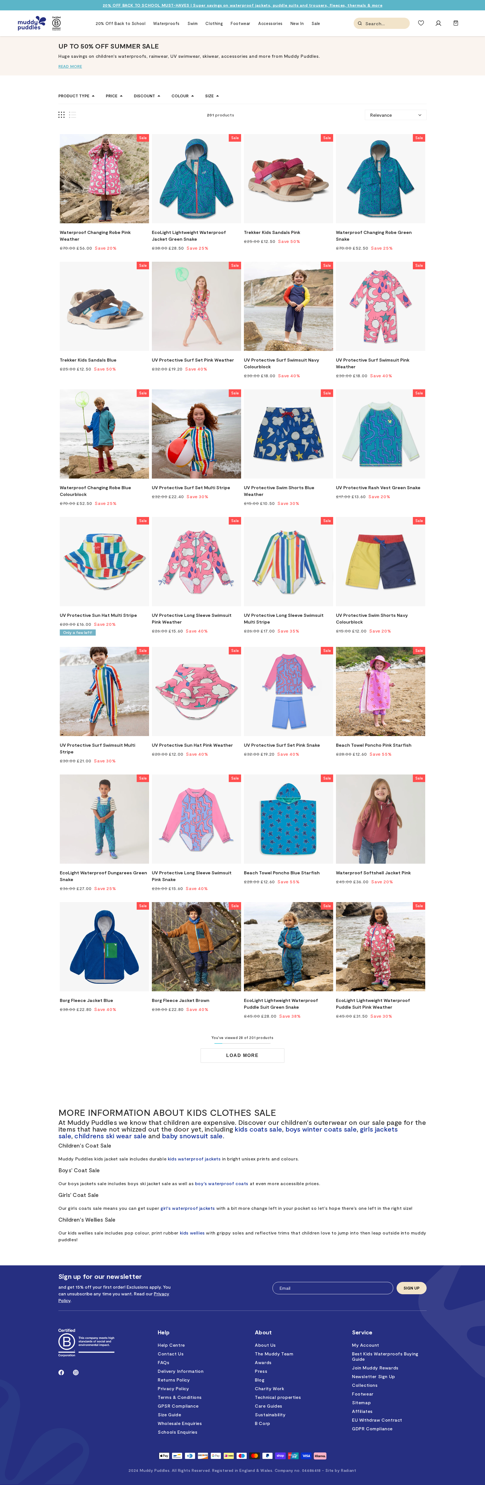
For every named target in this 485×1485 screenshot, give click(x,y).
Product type (73, 96)
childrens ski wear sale (110, 1136)
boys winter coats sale (321, 1129)
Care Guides (268, 1405)
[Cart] (455, 25)
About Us (265, 1345)
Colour (180, 96)
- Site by (339, 1470)
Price (111, 96)
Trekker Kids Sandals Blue (88, 359)
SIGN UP (412, 1288)
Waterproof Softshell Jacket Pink (373, 872)
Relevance (381, 115)
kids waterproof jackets (194, 1158)
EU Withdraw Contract (377, 1419)
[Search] (360, 23)
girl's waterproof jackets (188, 1208)
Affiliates (362, 1411)
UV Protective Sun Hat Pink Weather (192, 745)
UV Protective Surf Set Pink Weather (193, 359)
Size (209, 96)
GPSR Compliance (178, 1405)
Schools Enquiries (177, 1432)
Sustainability (270, 1414)
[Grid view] (61, 115)
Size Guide (169, 1414)
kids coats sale (258, 1129)
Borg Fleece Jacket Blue (86, 1000)
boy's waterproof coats (221, 1183)
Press (261, 1371)
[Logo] (32, 23)
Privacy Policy (173, 1388)
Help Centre (171, 1345)
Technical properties (278, 1397)
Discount (144, 96)
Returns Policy (174, 1379)
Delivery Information (180, 1371)
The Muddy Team (274, 1353)
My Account (365, 1345)
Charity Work (269, 1388)
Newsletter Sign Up (373, 1376)
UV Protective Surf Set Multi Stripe (191, 487)
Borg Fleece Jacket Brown (180, 1000)
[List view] (72, 115)
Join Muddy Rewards (375, 1367)
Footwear (363, 1393)
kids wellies (192, 1232)
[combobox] (393, 23)
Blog (259, 1379)
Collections (365, 1385)
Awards (263, 1362)
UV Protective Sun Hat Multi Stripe (98, 615)
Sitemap (361, 1402)
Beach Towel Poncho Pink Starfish (373, 745)
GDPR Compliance (372, 1428)
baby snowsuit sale (192, 1136)
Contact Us (171, 1353)
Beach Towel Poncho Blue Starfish (282, 872)
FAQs (163, 1362)
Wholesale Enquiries (180, 1423)
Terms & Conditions (180, 1397)
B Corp (262, 1423)
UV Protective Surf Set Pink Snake (282, 745)
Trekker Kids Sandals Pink (272, 232)
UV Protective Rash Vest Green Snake (378, 487)
